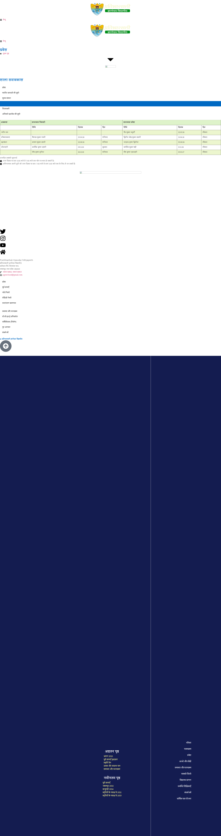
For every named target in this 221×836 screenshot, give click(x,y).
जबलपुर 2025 (108, 786)
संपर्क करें (5, 332)
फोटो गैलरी (6, 292)
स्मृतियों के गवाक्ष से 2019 (112, 795)
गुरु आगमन (6, 327)
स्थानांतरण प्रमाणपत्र (9, 303)
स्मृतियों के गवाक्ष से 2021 (112, 792)
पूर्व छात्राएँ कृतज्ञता (111, 759)
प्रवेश (4, 87)
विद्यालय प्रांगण (185, 780)
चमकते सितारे (186, 774)
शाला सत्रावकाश (7, 103)
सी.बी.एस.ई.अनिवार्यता (10, 316)
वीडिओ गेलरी (6, 298)
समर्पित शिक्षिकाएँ (184, 786)
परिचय (188, 743)
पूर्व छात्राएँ (5, 287)
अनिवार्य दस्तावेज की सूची (11, 114)
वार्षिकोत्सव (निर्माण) (9, 322)
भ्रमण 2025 (108, 756)
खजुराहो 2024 (108, 789)
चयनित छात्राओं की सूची (10, 93)
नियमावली (5, 109)
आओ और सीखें (185, 761)
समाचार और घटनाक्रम (9, 311)
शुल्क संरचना (6, 98)
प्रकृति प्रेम (107, 763)
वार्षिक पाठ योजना (184, 799)
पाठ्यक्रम (187, 749)
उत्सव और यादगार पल (112, 766)
